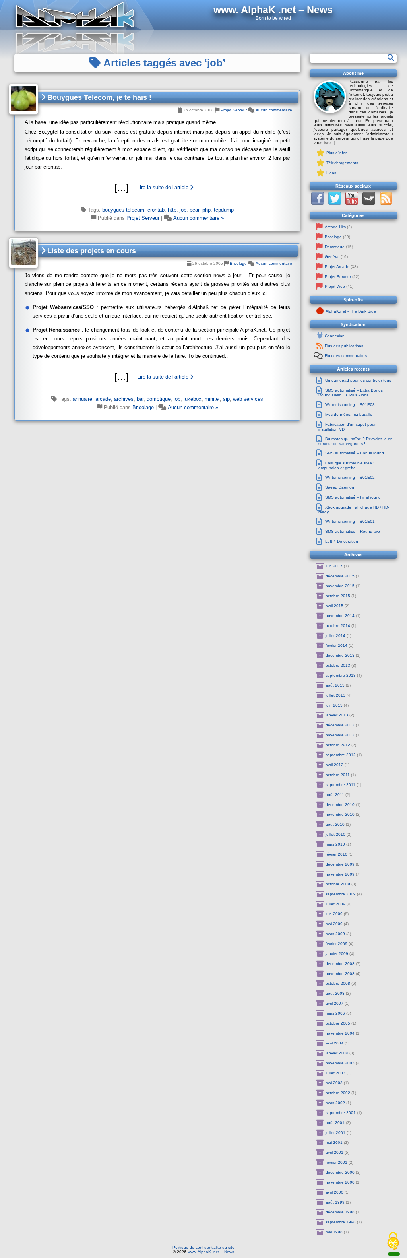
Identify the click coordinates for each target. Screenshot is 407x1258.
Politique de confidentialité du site (203, 1247)
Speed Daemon (339, 487)
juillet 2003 (335, 1073)
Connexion (335, 336)
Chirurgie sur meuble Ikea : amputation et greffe (346, 465)
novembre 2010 (340, 814)
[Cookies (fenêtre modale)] (393, 1241)
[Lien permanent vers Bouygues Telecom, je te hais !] (23, 99)
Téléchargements (342, 163)
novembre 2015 (340, 586)
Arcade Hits (335, 227)
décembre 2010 (340, 804)
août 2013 (335, 685)
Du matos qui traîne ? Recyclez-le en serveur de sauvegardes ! (355, 441)
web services (248, 399)
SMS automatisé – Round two (352, 531)
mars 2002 (335, 1103)
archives (124, 399)
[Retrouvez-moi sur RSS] (386, 203)
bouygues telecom (123, 210)
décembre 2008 (340, 963)
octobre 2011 (338, 775)
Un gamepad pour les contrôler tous (358, 380)
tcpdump (224, 210)
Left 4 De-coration (341, 541)
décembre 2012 (340, 725)
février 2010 (336, 854)
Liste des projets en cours (90, 251)
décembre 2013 (340, 655)
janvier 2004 (337, 1053)
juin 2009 (334, 914)
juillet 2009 (335, 904)
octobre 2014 (338, 625)
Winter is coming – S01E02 (350, 477)
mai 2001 (334, 1142)
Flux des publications (344, 346)
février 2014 (336, 645)
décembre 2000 (340, 1172)
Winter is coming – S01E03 (350, 404)
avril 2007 (334, 1003)
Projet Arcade (337, 266)
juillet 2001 (335, 1132)
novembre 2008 (340, 973)
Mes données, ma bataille (348, 414)
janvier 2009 (337, 953)
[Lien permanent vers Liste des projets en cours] (23, 252)
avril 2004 (334, 1043)
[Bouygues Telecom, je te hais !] (157, 187)
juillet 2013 (335, 695)
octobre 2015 (338, 596)
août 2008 (335, 993)
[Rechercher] (391, 57)
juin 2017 (334, 566)
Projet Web (335, 286)
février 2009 (336, 944)
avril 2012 (334, 765)
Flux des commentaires (346, 355)
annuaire (82, 399)
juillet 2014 (335, 635)
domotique (159, 399)
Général (332, 256)
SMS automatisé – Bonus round (354, 453)
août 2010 (335, 824)
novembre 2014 (340, 615)
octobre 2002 (338, 1093)
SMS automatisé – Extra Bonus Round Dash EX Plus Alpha (350, 392)
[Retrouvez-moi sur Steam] (369, 203)
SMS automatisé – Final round (353, 497)
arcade (103, 399)
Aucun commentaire (274, 110)
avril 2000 (334, 1192)
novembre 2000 (340, 1182)
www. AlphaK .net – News (211, 1252)
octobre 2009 (338, 884)
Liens (331, 173)
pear (194, 210)
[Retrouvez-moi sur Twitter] (335, 203)
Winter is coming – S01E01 (350, 521)
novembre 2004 (340, 1033)
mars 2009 (335, 934)
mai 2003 (334, 1083)
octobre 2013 (338, 665)
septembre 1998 (341, 1222)
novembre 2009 (340, 874)
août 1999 (335, 1202)
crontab (156, 210)
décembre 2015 (340, 576)
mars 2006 (335, 1013)
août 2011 (335, 794)
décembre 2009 (340, 864)
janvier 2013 (337, 715)
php (206, 210)
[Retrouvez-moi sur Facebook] (318, 203)
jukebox (193, 399)
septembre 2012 (341, 755)
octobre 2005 (338, 1023)
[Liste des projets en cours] (157, 377)
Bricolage (238, 263)
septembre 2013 (341, 675)
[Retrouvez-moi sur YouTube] (352, 203)
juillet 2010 (335, 834)
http (172, 210)
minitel (212, 399)
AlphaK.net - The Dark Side (351, 311)
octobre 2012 (338, 745)
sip (226, 399)
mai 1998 (334, 1232)
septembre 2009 (341, 894)
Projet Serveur (234, 110)
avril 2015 (334, 606)
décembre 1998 (340, 1212)
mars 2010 (335, 844)
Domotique (335, 247)
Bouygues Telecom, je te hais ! (98, 97)
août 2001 (335, 1122)
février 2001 (336, 1162)
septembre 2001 (341, 1112)
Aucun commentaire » (198, 218)
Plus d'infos (336, 153)
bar (140, 399)
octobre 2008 (338, 983)
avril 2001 (334, 1152)
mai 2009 (334, 924)
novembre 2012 (340, 735)
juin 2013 (334, 705)
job (183, 210)
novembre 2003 (340, 1063)
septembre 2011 (340, 784)
